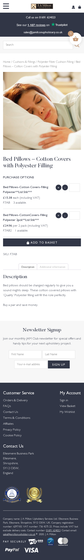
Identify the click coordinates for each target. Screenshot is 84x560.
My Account (70, 392)
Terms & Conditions (16, 418)
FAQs (7, 406)
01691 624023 (47, 17)
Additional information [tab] (52, 266)
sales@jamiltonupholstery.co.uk (43, 32)
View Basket (67, 406)
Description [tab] (27, 266)
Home (6, 62)
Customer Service (18, 392)
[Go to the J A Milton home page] (42, 6)
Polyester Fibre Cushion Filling (55, 62)
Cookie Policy (12, 435)
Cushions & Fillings (24, 62)
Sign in (64, 400)
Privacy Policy (12, 429)
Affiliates (8, 424)
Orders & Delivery (15, 400)
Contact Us (10, 412)
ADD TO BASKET (43, 242)
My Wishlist (67, 412)
